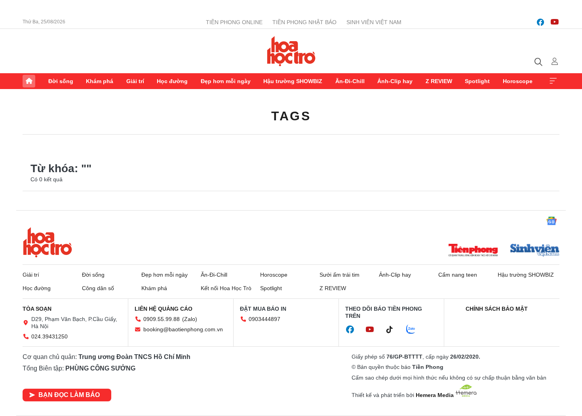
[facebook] (540, 22)
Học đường (172, 81)
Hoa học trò (47, 242)
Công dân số (98, 288)
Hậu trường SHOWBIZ (292, 81)
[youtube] (554, 22)
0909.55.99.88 (161, 319)
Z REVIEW (439, 81)
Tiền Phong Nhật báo (304, 22)
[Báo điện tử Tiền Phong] (473, 251)
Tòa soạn (37, 309)
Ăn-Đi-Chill (350, 81)
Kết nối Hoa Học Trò (226, 288)
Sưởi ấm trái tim (339, 275)
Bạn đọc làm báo (69, 394)
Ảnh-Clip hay (395, 81)
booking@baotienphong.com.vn (183, 329)
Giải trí (135, 81)
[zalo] (415, 330)
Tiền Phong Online (234, 22)
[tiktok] (393, 329)
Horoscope (518, 81)
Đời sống (60, 81)
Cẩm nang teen (457, 275)
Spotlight (477, 81)
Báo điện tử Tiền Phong (291, 51)
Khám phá (99, 81)
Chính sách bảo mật (497, 309)
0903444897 (264, 319)
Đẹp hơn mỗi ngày (226, 81)
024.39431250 (49, 336)
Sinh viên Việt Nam (373, 22)
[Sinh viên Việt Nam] (534, 251)
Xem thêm (553, 81)
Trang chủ (29, 81)
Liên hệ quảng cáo (163, 309)
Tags (291, 116)
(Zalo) (189, 319)
